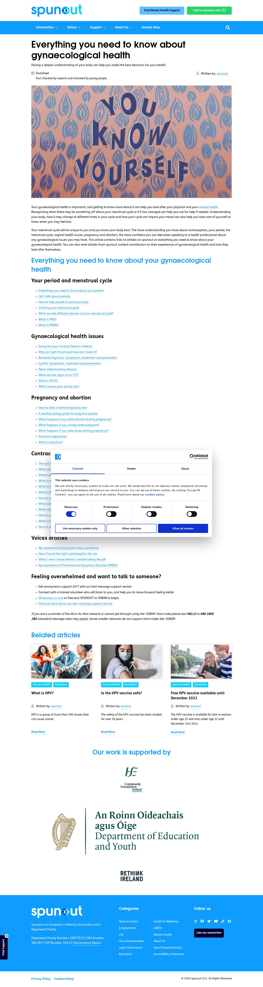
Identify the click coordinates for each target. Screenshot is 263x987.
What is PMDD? (48, 325)
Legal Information (130, 947)
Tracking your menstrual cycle (58, 307)
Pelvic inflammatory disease (57, 369)
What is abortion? (50, 442)
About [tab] (185, 468)
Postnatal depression (52, 436)
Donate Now (151, 27)
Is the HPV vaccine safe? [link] (121, 693)
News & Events (128, 921)
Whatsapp (50, 598)
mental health (208, 207)
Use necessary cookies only (80, 528)
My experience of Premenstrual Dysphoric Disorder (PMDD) (78, 565)
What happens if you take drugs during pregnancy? (73, 430)
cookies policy (154, 494)
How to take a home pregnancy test (62, 407)
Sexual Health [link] (41, 684)
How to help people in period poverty (63, 302)
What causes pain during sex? (58, 386)
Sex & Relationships (131, 941)
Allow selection (131, 528)
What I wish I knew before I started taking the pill (72, 559)
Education (125, 954)
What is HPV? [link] (42, 693)
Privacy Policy (41, 979)
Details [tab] (131, 468)
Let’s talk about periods (54, 296)
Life (121, 934)
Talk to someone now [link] (207, 10)
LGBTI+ (158, 928)
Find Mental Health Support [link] (162, 10)
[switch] (111, 514)
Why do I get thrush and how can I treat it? (68, 352)
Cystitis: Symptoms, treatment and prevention (69, 363)
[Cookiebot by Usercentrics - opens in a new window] (192, 456)
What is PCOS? (48, 380)
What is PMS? (47, 319)
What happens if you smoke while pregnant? (68, 425)
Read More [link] (38, 732)
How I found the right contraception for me (67, 553)
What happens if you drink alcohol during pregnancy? (75, 419)
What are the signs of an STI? (58, 375)
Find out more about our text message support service (75, 603)
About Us (121, 27)
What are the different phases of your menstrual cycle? (75, 313)
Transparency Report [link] (87, 943)
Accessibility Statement (169, 954)
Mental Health (163, 934)
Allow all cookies (183, 528)
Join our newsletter (209, 932)
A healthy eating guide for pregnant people (68, 413)
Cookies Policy (64, 979)
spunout (222, 73)
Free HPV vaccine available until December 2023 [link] (198, 696)
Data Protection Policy (168, 947)
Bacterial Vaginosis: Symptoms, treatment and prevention (77, 357)
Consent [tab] (77, 468)
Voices (72, 27)
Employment (127, 928)
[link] (56, 912)
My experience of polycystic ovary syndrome (68, 548)
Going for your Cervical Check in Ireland (65, 346)
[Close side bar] (6, 936)
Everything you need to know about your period (70, 290)
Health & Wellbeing (166, 921)
